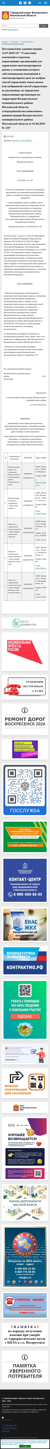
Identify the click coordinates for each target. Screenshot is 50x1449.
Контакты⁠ (6, 1431)
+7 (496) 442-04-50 (9, 1425)
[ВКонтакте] (20, 3)
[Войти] (3, 3)
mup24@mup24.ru (41, 514)
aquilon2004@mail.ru (42, 568)
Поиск (43, 26)
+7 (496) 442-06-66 (9, 1428)
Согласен (25, 1446)
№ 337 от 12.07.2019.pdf (22, 141)
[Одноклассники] (25, 3)
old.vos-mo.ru (13, 29)
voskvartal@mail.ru (41, 597)
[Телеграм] (30, 3)
